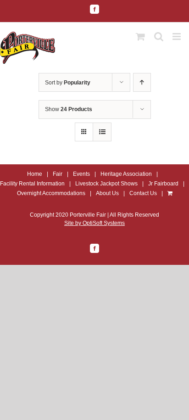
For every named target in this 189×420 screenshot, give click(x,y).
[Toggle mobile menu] (177, 36)
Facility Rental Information (32, 183)
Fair (57, 174)
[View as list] (102, 132)
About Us (107, 193)
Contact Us (143, 193)
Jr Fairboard (163, 183)
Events (81, 174)
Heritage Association (126, 174)
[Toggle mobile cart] (140, 36)
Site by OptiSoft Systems (94, 223)
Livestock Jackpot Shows (106, 183)
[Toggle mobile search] (158, 36)
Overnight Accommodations (51, 193)
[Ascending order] (142, 82)
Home (34, 174)
